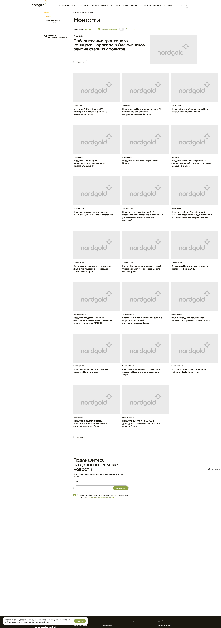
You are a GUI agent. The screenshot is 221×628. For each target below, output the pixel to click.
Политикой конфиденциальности (101, 497)
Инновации (84, 5)
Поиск (170, 5)
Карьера (134, 5)
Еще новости (81, 437)
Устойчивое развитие (100, 5)
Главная (76, 12)
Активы (74, 5)
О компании (64, 5)
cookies (30, 620)
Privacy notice (214, 469)
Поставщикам (145, 5)
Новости (48, 16)
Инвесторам (116, 5)
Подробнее (80, 62)
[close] (219, 469)
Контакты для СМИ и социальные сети (53, 21)
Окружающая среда (165, 625)
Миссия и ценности (80, 625)
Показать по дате (131, 29)
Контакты (157, 5)
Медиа (125, 5)
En (181, 5)
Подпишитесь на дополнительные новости (57, 36)
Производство (107, 625)
